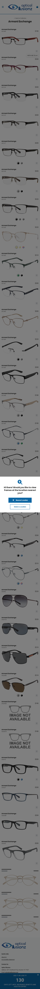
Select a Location (20, 507)
